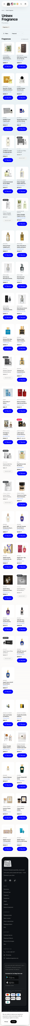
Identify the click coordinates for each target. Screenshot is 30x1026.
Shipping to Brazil (8, 924)
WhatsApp (8, 955)
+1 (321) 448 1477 (10, 952)
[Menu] (4, 4)
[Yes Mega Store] (8, 4)
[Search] (21, 4)
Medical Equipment (8, 907)
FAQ (5, 927)
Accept (13, 1021)
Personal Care (7, 892)
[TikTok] (15, 880)
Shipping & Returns (8, 938)
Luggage (6, 904)
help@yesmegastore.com (12, 958)
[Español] (17, 4)
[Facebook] (10, 880)
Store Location (7, 918)
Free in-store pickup (8, 921)
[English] (12, 4)
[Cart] (25, 4)
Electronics (6, 889)
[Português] (15, 4)
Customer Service (8, 935)
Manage (6, 1021)
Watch (5, 901)
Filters (6, 33)
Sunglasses (6, 898)
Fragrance (6, 895)
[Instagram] (5, 880)
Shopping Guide (8, 915)
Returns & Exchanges (9, 941)
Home (3, 10)
